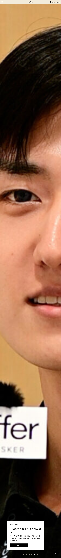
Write (56, 552)
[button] (23, 554)
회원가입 (58, 2)
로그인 (53, 2)
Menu (2, 2)
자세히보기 (19, 545)
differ (30, 2)
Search (50, 2)
